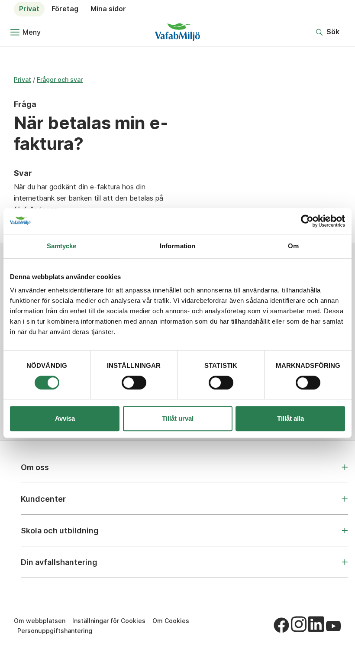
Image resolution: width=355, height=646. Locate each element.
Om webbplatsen (39, 620)
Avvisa (65, 418)
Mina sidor (108, 8)
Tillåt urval (178, 418)
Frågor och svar (60, 79)
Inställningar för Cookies (108, 620)
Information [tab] (177, 246)
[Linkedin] (316, 624)
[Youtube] (333, 626)
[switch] (134, 383)
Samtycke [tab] (62, 246)
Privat (29, 8)
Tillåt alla (290, 418)
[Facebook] (281, 625)
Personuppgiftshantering (54, 630)
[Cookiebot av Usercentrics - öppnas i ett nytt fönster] (307, 220)
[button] (328, 32)
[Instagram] (299, 624)
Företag (65, 8)
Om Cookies (170, 620)
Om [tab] (293, 246)
